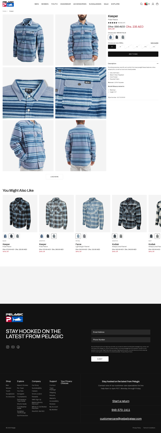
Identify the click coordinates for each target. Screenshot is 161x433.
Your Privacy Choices (66, 382)
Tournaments (22, 396)
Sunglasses (95, 4)
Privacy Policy (124, 352)
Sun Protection (22, 415)
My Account (54, 407)
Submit (100, 359)
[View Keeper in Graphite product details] (56, 213)
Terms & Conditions (149, 428)
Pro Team (20, 388)
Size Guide (154, 43)
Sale (106, 4)
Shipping (53, 392)
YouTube (20, 391)
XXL (145, 47)
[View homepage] (8, 4)
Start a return (120, 401)
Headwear (65, 4)
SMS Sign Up (36, 399)
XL (137, 47)
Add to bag (133, 54)
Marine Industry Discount (37, 403)
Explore (115, 4)
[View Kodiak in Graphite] (151, 236)
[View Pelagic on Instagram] (7, 347)
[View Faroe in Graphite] (84, 236)
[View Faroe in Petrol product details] (93, 213)
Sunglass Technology (21, 411)
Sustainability (37, 388)
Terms (130, 352)
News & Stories (22, 385)
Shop (8, 381)
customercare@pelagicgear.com (121, 418)
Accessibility (54, 401)
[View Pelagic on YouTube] (13, 347)
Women (45, 4)
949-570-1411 (121, 410)
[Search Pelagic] (141, 4)
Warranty (53, 398)
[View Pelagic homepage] (14, 317)
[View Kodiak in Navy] (120, 236)
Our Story (35, 385)
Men (37, 4)
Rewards (35, 396)
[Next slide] (147, 213)
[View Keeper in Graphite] (123, 37)
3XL (154, 47)
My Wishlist (54, 409)
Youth (54, 4)
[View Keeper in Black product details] (20, 213)
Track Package (53, 388)
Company (36, 381)
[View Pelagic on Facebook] (18, 347)
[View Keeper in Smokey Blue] (5, 236)
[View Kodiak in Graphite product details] (129, 213)
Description (112, 63)
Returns (52, 395)
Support (53, 381)
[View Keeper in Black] (116, 37)
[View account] (153, 4)
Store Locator (37, 394)
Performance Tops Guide (21, 400)
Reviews (52, 404)
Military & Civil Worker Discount (39, 407)
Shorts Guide (22, 404)
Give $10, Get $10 (38, 411)
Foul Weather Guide (21, 407)
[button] (157, 4)
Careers (34, 391)
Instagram (20, 394)
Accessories (79, 4)
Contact (53, 385)
